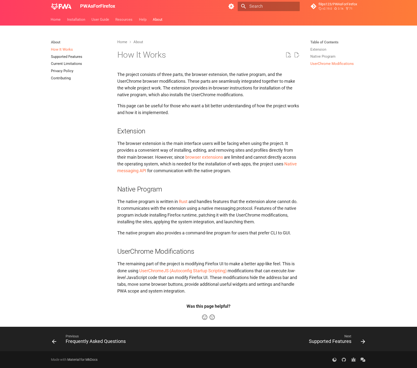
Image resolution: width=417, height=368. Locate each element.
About (157, 19)
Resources (124, 19)
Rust (183, 201)
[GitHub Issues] (353, 359)
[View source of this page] (288, 55)
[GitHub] (344, 359)
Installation (76, 19)
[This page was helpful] (205, 317)
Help (142, 19)
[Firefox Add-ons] (334, 359)
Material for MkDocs (82, 359)
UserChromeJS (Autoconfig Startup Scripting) (183, 270)
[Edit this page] (296, 55)
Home (56, 19)
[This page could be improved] (212, 317)
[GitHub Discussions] (363, 359)
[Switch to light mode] (231, 6)
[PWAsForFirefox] (61, 6)
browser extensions (204, 157)
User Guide (100, 19)
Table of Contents (324, 42)
